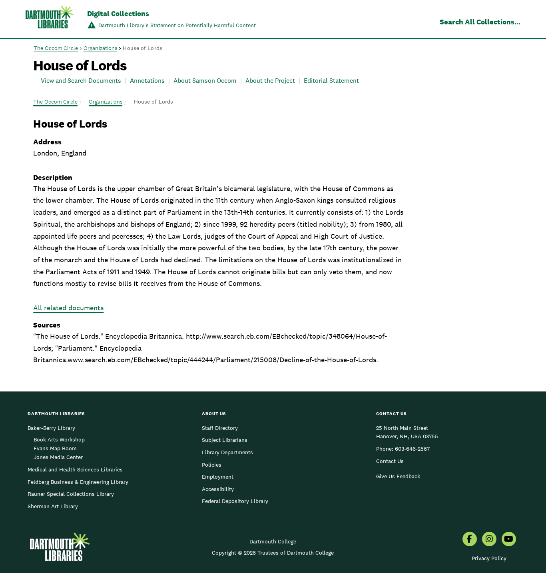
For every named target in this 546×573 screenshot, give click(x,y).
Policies (211, 464)
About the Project (270, 80)
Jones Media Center (58, 457)
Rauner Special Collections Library (71, 493)
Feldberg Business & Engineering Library (78, 481)
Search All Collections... (480, 21)
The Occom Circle (56, 48)
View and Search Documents (81, 80)
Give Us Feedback (398, 476)
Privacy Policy (489, 558)
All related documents (68, 307)
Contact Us (390, 461)
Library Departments (227, 452)
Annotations (147, 80)
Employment (217, 476)
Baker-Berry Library (51, 427)
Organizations (100, 48)
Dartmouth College (272, 541)
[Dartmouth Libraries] (50, 20)
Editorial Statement (331, 80)
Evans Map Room (55, 448)
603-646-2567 (412, 448)
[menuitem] (469, 540)
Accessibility (218, 489)
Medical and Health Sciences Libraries (75, 469)
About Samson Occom (205, 80)
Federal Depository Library (235, 501)
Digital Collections (118, 13)
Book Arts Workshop (59, 439)
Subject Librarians (224, 439)
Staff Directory (220, 427)
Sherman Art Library (53, 506)
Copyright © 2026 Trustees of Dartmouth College (273, 552)
